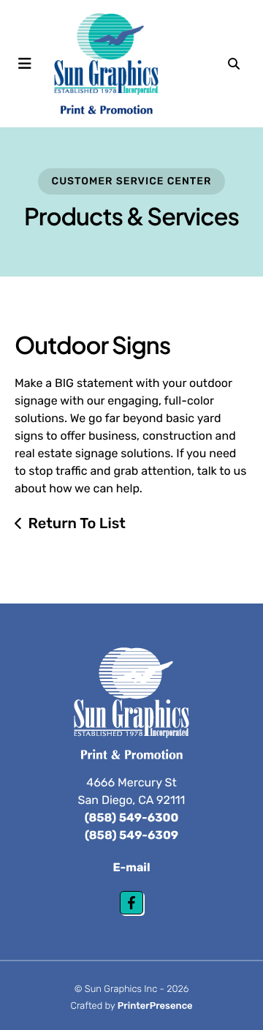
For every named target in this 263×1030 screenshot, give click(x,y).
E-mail (131, 867)
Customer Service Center (132, 181)
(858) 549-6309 (131, 835)
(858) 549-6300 (132, 817)
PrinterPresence (155, 1006)
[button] (25, 63)
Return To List (77, 523)
